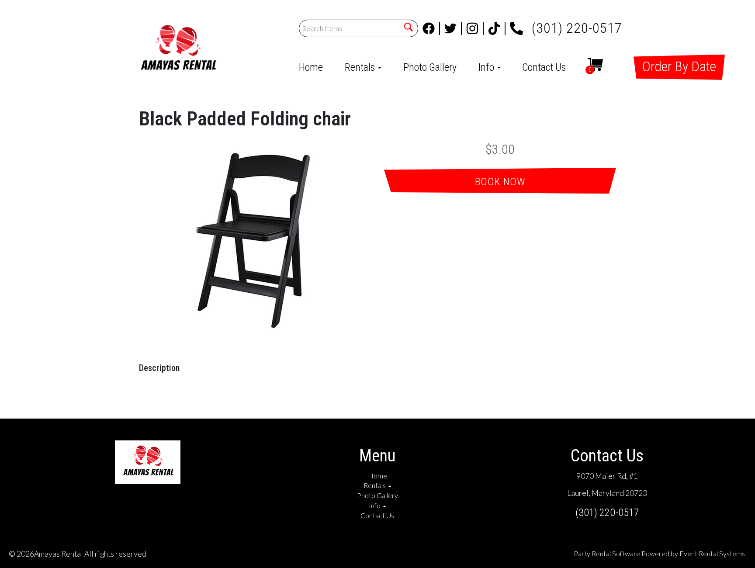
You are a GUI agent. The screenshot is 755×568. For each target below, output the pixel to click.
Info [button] (487, 67)
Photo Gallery (430, 67)
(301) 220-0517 (577, 25)
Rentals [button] (361, 67)
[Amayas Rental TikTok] (497, 28)
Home (311, 67)
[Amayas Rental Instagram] (475, 28)
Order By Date (679, 66)
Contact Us (544, 67)
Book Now (500, 182)
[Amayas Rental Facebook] (431, 28)
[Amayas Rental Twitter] (453, 28)
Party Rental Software (607, 553)
